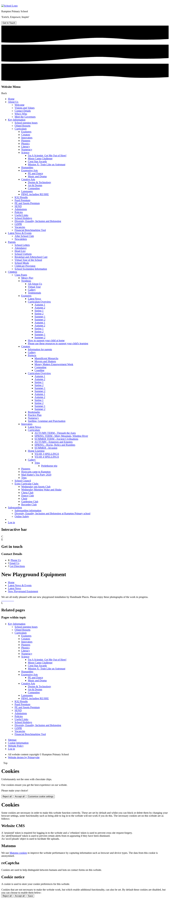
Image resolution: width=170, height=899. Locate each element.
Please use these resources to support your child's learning (58, 343)
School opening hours (26, 122)
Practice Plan (35, 415)
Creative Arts (28, 179)
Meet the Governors (25, 116)
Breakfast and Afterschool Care (31, 257)
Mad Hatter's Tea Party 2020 (36, 474)
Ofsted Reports (22, 125)
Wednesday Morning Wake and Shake (41, 489)
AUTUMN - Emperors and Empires (54, 441)
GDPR (18, 224)
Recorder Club (29, 504)
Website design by (24, 757)
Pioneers (25, 140)
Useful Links (21, 215)
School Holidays (23, 218)
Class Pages (21, 274)
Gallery (32, 289)
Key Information (16, 119)
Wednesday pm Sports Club (35, 486)
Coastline (39, 370)
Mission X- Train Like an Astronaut (46, 164)
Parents (12, 242)
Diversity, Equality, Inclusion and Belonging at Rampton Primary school (52, 513)
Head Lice (20, 251)
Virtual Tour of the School (28, 260)
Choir (24, 498)
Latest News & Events (20, 233)
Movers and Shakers (45, 361)
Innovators (26, 137)
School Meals (22, 262)
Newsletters (21, 239)
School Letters (22, 245)
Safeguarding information (28, 510)
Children (12, 271)
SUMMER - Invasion (46, 447)
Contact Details (23, 110)
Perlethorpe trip (49, 465)
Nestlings (26, 280)
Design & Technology (39, 182)
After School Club (24, 236)
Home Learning (36, 450)
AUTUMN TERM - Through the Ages (55, 433)
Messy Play (27, 277)
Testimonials (34, 292)
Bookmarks (34, 412)
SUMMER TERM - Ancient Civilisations (56, 438)
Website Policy (16, 745)
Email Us (14, 563)
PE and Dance (35, 173)
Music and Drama (37, 176)
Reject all (7, 796)
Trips (37, 462)
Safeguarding (15, 507)
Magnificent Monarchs (46, 358)
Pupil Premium (22, 200)
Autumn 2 (40, 307)
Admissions (21, 209)
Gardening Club (29, 501)
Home (11, 98)
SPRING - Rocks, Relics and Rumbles (55, 444)
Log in (11, 522)
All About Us (35, 283)
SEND (18, 206)
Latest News (34, 298)
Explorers (26, 131)
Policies (19, 212)
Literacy (25, 146)
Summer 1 (40, 316)
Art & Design (35, 185)
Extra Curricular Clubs (26, 483)
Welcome (19, 104)
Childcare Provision (25, 265)
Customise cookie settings (40, 796)
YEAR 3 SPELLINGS (47, 453)
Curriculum (21, 128)
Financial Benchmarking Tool (30, 230)
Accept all (20, 796)
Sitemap (12, 739)
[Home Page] (9, 5)
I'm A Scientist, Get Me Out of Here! (47, 155)
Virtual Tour (34, 286)
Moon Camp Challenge (40, 158)
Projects (32, 355)
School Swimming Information (31, 268)
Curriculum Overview (39, 301)
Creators (25, 134)
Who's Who (21, 113)
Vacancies (20, 227)
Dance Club (27, 495)
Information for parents (40, 349)
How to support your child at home (46, 340)
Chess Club (27, 492)
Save (30, 896)
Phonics (25, 143)
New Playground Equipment (23, 591)
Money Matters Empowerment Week (54, 364)
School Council (23, 480)
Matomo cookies (18, 852)
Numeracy (26, 149)
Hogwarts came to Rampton (36, 471)
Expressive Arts (29, 170)
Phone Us (16, 560)
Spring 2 (39, 313)
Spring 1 (39, 310)
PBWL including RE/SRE (35, 194)
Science (25, 152)
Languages (27, 191)
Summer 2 (40, 319)
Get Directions (17, 566)
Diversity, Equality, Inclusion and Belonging (38, 221)
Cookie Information (18, 742)
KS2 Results (21, 197)
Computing (34, 188)
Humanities (27, 167)
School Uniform (23, 254)
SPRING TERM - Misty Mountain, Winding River (61, 436)
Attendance (21, 248)
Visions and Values (25, 107)
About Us (13, 101)
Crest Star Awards (37, 161)
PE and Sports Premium (27, 203)
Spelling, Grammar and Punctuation (46, 421)
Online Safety (22, 516)
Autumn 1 (40, 304)
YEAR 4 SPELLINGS (47, 456)
